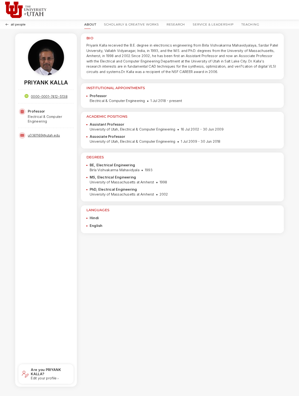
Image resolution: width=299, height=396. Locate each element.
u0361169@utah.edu (44, 135)
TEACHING (250, 24)
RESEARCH (176, 24)
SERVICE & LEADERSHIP (213, 24)
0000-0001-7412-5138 (49, 96)
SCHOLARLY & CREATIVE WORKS (131, 24)
